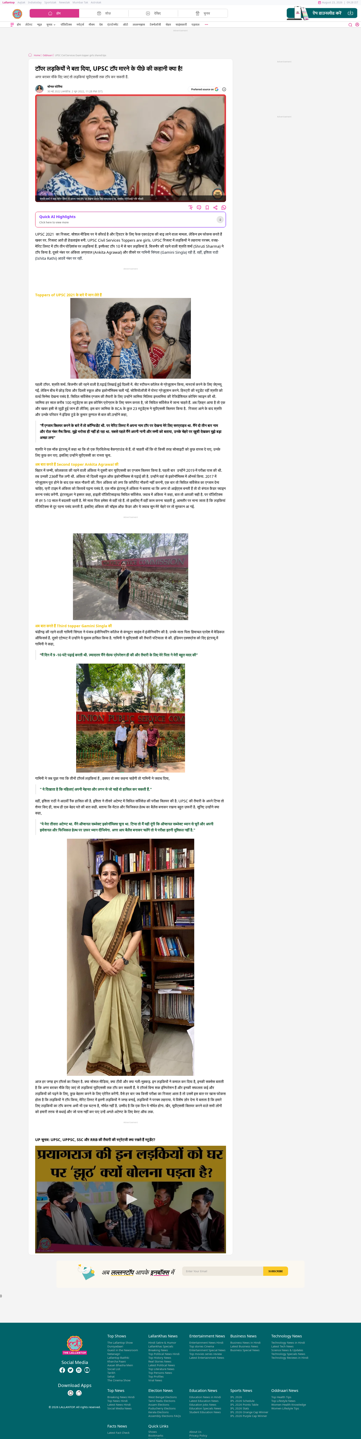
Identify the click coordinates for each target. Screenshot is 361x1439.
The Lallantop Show (120, 1342)
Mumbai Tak (80, 2)
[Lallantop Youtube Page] (87, 1370)
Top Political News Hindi (164, 1354)
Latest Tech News (282, 1346)
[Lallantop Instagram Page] (79, 1370)
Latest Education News (203, 1401)
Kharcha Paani (116, 1361)
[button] (322, 13)
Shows (152, 1432)
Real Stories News (159, 1361)
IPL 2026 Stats (239, 1408)
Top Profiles (156, 1376)
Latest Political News (161, 1365)
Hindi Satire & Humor (162, 1342)
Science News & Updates (287, 1350)
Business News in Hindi (245, 1342)
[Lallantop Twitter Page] (70, 1370)
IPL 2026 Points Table (244, 1404)
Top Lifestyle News (283, 1401)
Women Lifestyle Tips (285, 1408)
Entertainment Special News (207, 1350)
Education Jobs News (202, 1404)
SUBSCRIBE (275, 1271)
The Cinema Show (118, 1380)
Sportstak (50, 2)
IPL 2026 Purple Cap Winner (248, 1416)
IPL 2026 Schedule (242, 1401)
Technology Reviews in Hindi (289, 1357)
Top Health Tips (281, 1397)
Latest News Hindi (119, 1404)
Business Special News (244, 1350)
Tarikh (111, 1373)
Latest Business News (244, 1346)
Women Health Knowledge (288, 1404)
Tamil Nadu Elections (161, 1401)
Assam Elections (158, 1404)
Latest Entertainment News (206, 1357)
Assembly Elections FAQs (164, 1416)
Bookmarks (155, 1435)
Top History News (159, 1357)
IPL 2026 (236, 1397)
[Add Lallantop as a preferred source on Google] (204, 89)
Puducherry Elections (162, 1408)
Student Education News (205, 1412)
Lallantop (8, 2)
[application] (130, 1199)
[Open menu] (12, 24)
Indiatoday (35, 2)
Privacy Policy (198, 1435)
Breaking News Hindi (121, 1397)
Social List (113, 1369)
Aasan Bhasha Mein (120, 1365)
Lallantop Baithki (118, 1357)
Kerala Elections (158, 1412)
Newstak (64, 2)
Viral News (155, 1380)
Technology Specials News (288, 1354)
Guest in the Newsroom (122, 1350)
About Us (195, 1432)
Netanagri (113, 1354)
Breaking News (158, 1350)
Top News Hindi (117, 1401)
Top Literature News (161, 1369)
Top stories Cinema (201, 1346)
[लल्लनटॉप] (17, 13)
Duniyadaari (115, 1346)
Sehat (111, 1376)
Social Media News (119, 1408)
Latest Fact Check (118, 1432)
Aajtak (21, 2)
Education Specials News (205, 1408)
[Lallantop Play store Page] (79, 1393)
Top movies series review (205, 1354)
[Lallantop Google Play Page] (70, 1393)
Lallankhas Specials (160, 1346)
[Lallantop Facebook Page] (62, 1370)
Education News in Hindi (205, 1397)
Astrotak (96, 2)
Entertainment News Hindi (206, 1342)
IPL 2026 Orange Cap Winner (249, 1412)
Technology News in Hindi (288, 1342)
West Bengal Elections (162, 1397)
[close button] (350, 24)
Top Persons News (160, 1373)
